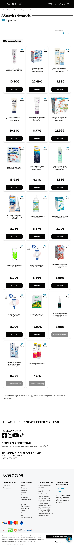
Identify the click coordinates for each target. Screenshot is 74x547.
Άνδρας (23, 510)
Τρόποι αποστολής (44, 498)
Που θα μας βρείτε (44, 494)
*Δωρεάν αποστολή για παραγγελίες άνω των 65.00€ (24, 446)
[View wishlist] (59, 4)
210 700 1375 (60, 490)
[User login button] (63, 4)
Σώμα (22, 495)
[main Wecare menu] (3, 4)
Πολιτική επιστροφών (45, 505)
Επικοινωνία (7, 485)
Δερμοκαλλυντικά (26, 517)
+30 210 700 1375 (9, 458)
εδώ (34, 541)
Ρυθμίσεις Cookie (43, 515)
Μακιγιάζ (24, 492)
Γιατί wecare (7, 488)
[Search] (55, 4)
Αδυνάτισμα (24, 497)
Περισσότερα (59, 542)
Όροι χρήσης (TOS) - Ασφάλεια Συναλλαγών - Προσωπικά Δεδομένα (45, 511)
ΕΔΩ (56, 422)
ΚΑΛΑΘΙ (14, 89)
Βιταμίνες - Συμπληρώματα (25, 505)
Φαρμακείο (24, 513)
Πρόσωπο (24, 488)
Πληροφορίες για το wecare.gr (44, 486)
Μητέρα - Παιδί (25, 508)
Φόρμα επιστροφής (44, 507)
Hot (22, 515)
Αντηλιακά (24, 490)
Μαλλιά (23, 502)
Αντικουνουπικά (26, 499)
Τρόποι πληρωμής (43, 496)
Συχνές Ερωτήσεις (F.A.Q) (44, 490)
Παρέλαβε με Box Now (45, 500)
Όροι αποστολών (43, 503)
